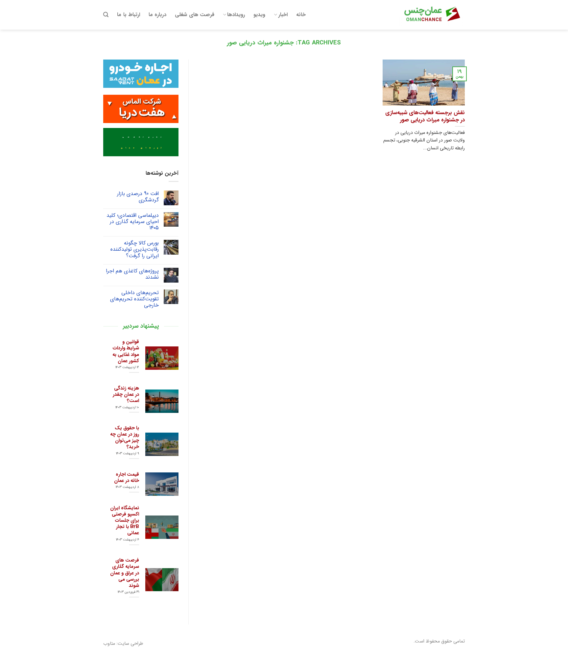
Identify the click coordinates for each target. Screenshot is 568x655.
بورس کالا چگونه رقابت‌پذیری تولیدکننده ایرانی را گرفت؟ (134, 249)
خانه (301, 15)
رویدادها (236, 15)
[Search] (105, 14)
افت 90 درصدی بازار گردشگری (138, 196)
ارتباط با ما (128, 15)
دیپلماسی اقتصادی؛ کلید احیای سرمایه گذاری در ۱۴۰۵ (132, 221)
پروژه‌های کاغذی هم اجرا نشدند (132, 274)
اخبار (283, 15)
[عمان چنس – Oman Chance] (432, 14)
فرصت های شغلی (194, 15)
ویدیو (259, 15)
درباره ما (157, 15)
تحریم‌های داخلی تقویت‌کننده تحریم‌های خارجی (134, 299)
